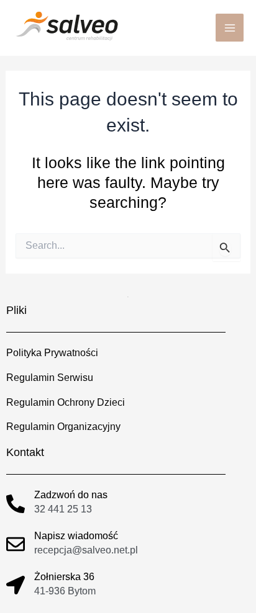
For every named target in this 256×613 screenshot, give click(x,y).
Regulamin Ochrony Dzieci (65, 402)
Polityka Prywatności (52, 352)
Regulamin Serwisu (49, 377)
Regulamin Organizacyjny (63, 426)
